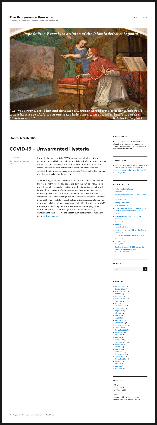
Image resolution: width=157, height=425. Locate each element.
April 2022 (118, 303)
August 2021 (119, 311)
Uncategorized (120, 173)
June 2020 (118, 335)
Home (134, 18)
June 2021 (118, 316)
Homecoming (120, 241)
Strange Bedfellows (122, 203)
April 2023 (118, 296)
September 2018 (121, 359)
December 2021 (120, 306)
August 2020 (119, 332)
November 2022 (120, 299)
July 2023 (118, 294)
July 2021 (118, 313)
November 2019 (120, 342)
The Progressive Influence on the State (129, 170)
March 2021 (119, 320)
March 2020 (119, 340)
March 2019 (119, 352)
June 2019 (118, 349)
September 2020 (121, 330)
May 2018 (118, 366)
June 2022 (118, 301)
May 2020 (118, 337)
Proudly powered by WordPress (42, 415)
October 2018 (119, 357)
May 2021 (118, 318)
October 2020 (120, 328)
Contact (143, 18)
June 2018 (118, 364)
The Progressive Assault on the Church (129, 165)
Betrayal (118, 225)
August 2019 (119, 344)
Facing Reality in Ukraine (124, 189)
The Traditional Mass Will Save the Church (130, 230)
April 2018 (118, 369)
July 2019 (118, 347)
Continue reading (51, 216)
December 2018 (120, 354)
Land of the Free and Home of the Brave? (129, 236)
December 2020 (120, 325)
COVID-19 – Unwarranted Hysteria (49, 149)
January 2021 (119, 323)
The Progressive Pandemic (32, 17)
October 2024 (120, 289)
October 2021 (119, 308)
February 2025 (120, 287)
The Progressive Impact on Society (127, 168)
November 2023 (120, 291)
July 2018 (118, 361)
